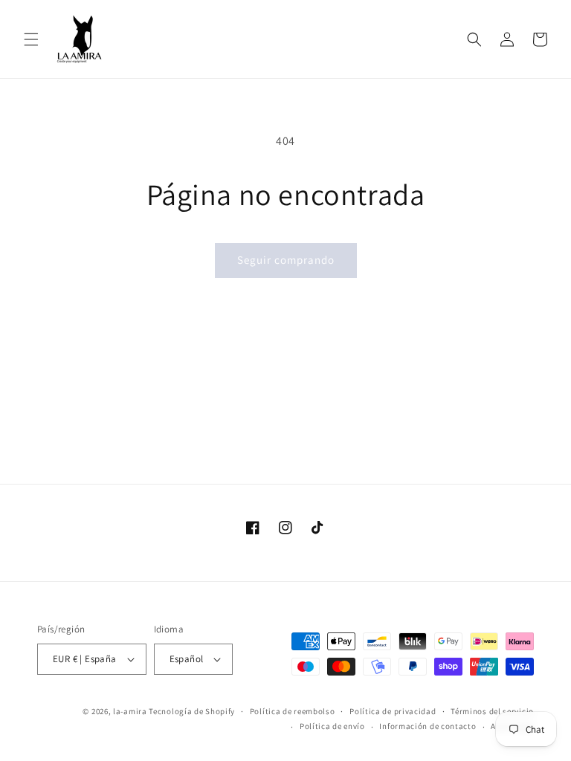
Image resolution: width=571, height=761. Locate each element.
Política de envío (332, 726)
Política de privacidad (392, 711)
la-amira (130, 711)
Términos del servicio (492, 711)
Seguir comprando (286, 260)
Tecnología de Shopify (192, 711)
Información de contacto (427, 726)
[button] (31, 39)
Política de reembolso (292, 711)
